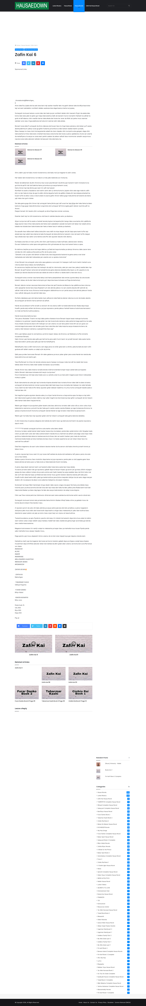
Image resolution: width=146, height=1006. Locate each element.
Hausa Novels (79, 6)
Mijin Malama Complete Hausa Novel (109, 983)
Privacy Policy (102, 1002)
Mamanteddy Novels (104, 989)
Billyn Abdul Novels (104, 843)
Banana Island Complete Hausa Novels (110, 951)
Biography (101, 964)
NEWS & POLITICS (103, 878)
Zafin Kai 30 (73, 682)
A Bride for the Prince (104, 849)
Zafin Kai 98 (46, 682)
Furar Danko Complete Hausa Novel (109, 833)
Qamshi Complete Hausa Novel (107, 872)
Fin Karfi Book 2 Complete (106, 954)
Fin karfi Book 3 (102, 948)
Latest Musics (57, 6)
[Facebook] (24, 63)
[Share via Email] (65, 626)
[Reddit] (55, 626)
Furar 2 (100, 859)
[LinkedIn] (33, 63)
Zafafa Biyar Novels (104, 846)
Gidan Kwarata (102, 919)
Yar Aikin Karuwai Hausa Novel (107, 910)
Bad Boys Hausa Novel (105, 811)
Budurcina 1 (108, 770)
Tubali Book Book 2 (104, 913)
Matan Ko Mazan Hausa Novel (107, 824)
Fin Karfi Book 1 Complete (106, 992)
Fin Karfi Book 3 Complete (113, 776)
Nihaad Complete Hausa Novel (107, 805)
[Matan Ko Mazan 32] (20, 161)
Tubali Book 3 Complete (105, 980)
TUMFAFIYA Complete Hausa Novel (109, 802)
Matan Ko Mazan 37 (34, 150)
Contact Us (93, 1002)
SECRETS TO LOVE (104, 888)
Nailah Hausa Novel (104, 881)
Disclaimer (110, 1002)
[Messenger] (43, 63)
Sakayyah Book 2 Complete (106, 840)
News (99, 868)
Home (18, 45)
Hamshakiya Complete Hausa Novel (109, 856)
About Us (86, 1002)
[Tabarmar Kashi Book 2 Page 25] (54, 692)
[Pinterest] (38, 63)
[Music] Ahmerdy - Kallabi (113, 763)
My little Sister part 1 (104, 945)
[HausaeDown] (32, 6)
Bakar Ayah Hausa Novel (105, 837)
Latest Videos (102, 884)
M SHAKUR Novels (103, 827)
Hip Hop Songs (102, 830)
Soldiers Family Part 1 (104, 942)
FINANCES (101, 897)
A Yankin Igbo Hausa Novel (106, 865)
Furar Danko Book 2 (104, 814)
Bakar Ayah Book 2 (104, 853)
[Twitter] (29, 63)
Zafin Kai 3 (18, 668)
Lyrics (99, 961)
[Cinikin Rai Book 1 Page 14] (80, 692)
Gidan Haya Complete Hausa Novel (109, 875)
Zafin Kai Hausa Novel (92, 6)
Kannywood (101, 903)
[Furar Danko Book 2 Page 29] (27, 692)
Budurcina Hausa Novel (105, 894)
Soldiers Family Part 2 (104, 935)
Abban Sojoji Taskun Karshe (106, 926)
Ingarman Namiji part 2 (105, 929)
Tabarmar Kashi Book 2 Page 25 (53, 701)
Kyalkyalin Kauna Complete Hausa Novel (110, 977)
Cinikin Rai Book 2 (103, 821)
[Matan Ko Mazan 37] (20, 152)
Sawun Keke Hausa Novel (106, 923)
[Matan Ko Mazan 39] (60, 152)
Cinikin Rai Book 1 (103, 862)
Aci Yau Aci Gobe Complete (106, 973)
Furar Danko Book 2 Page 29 (25, 701)
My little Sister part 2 (104, 938)
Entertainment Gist (103, 891)
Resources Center (103, 907)
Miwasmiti (101, 916)
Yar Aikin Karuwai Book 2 (105, 970)
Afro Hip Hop (102, 958)
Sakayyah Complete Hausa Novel (108, 808)
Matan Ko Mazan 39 (75, 150)
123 (99, 900)
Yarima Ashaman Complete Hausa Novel (110, 986)
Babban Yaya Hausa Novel (106, 967)
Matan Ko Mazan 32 (34, 159)
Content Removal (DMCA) (123, 1002)
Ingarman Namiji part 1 (105, 932)
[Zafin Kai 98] (54, 673)
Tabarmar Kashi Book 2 (105, 818)
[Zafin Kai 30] (80, 673)
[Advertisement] (73, 27)
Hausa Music (68, 6)
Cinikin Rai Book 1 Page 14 (78, 701)
